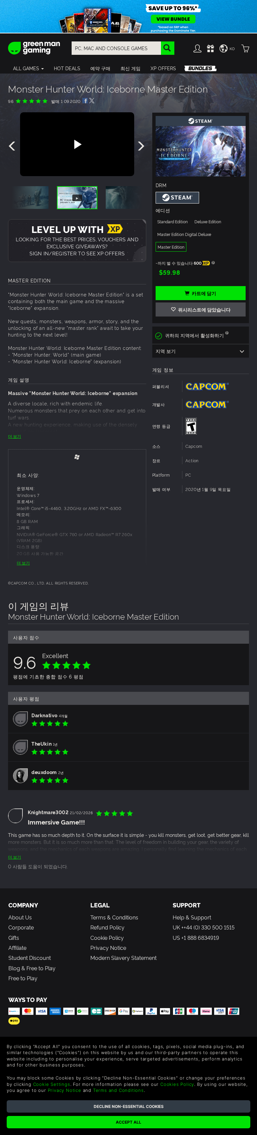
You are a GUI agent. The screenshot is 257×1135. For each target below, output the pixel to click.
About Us (20, 917)
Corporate (21, 927)
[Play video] (77, 144)
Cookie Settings (51, 1084)
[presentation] (13, 146)
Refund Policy (107, 927)
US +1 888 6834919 (196, 937)
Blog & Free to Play (32, 968)
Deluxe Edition (207, 221)
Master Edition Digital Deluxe (184, 234)
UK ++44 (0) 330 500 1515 (204, 927)
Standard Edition (172, 221)
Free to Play (22, 978)
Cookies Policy (177, 1084)
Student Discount (29, 957)
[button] (28, 68)
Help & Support (192, 917)
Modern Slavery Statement (123, 957)
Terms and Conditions (118, 1090)
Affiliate (17, 947)
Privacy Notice (108, 947)
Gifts (13, 937)
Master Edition (171, 247)
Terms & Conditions (114, 917)
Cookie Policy (107, 937)
